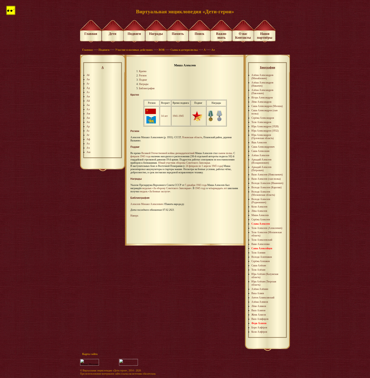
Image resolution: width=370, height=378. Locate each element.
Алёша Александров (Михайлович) (262, 77)
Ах (88, 143)
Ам (88, 113)
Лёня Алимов (258, 306)
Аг (88, 83)
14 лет (164, 115)
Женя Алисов (258, 314)
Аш (88, 152)
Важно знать (221, 35)
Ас (88, 130)
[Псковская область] (150, 122)
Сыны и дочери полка (184, 49)
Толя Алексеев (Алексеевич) (266, 228)
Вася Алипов (258, 310)
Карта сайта (90, 354)
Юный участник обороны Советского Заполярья (184, 162)
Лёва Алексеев (259, 210)
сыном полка (225, 153)
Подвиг (143, 79)
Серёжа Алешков (260, 261)
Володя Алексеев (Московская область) (263, 193)
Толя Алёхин (258, 269)
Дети (112, 34)
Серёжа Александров (262, 117)
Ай (88, 100)
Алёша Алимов (259, 301)
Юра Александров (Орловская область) (262, 136)
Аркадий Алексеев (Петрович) (261, 169)
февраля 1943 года (140, 156)
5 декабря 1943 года (196, 185)
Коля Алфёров (259, 331)
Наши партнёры (264, 35)
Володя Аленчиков (261, 256)
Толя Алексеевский (261, 239)
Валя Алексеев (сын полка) (266, 178)
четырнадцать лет (217, 188)
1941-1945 (178, 115)
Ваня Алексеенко (260, 244)
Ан (88, 117)
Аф (88, 139)
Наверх (134, 215)
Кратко (142, 71)
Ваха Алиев (257, 293)
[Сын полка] (197, 120)
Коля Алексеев (259, 206)
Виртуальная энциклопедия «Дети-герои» (105, 370)
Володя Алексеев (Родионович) (260, 201)
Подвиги (134, 34)
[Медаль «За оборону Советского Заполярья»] (210, 120)
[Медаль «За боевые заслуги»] (219, 120)
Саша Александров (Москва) (267, 106)
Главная (90, 34)
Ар (88, 126)
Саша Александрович (263, 146)
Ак (88, 105)
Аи (88, 96)
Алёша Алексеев (260, 155)
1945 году (200, 188)
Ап (88, 122)
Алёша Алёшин (259, 289)
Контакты (243, 37)
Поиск (199, 34)
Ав (88, 79)
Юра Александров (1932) (265, 130)
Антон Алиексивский (262, 297)
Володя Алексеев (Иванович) (267, 183)
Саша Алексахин (260, 151)
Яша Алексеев (259, 142)
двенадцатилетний (184, 153)
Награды (156, 34)
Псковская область (192, 137)
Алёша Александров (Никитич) (262, 84)
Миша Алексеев (260, 215)
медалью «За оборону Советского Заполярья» (166, 188)
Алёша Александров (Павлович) (262, 92)
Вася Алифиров (260, 318)
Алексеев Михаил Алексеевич (146, 204)
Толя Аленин (258, 252)
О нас (243, 34)
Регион (142, 75)
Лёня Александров (261, 101)
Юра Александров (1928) (265, 126)
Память (178, 34)
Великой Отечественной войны (158, 153)
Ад (88, 87)
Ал (213, 49)
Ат (88, 134)
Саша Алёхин (258, 265)
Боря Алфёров (259, 327)
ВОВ (162, 49)
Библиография (147, 88)
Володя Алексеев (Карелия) (266, 187)
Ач (88, 147)
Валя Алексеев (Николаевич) (267, 174)
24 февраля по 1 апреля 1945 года (204, 166)
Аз (88, 92)
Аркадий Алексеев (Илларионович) (261, 161)
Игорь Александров (262, 97)
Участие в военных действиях (134, 49)
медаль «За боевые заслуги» (155, 191)
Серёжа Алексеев (260, 219)
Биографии (267, 67)
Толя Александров (261, 122)
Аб (88, 75)
